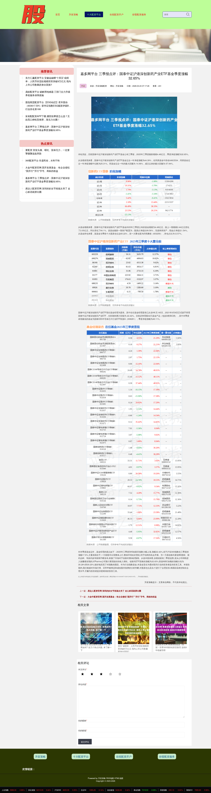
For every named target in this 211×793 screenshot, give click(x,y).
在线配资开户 (116, 14)
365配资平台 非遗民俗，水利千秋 (42, 160)
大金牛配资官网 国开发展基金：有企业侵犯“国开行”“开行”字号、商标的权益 (122, 596)
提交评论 (85, 741)
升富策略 (73, 14)
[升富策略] (33, 14)
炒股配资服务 (139, 14)
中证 (83, 85)
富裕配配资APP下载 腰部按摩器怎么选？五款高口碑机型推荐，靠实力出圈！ (47, 117)
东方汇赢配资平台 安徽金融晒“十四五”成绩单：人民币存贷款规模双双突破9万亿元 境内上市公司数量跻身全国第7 (48, 81)
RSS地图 (110, 778)
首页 (57, 14)
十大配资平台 (94, 14)
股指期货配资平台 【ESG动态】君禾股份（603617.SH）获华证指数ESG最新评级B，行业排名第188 (48, 106)
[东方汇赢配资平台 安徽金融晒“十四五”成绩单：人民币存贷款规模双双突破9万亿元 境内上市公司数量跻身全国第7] (133, 628)
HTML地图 (118, 778)
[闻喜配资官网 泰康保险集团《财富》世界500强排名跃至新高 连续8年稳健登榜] (171, 628)
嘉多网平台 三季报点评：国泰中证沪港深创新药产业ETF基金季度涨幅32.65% (47, 128)
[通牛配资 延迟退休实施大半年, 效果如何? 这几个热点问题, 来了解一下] (96, 628)
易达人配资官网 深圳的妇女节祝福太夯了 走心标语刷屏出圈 (114, 590)
